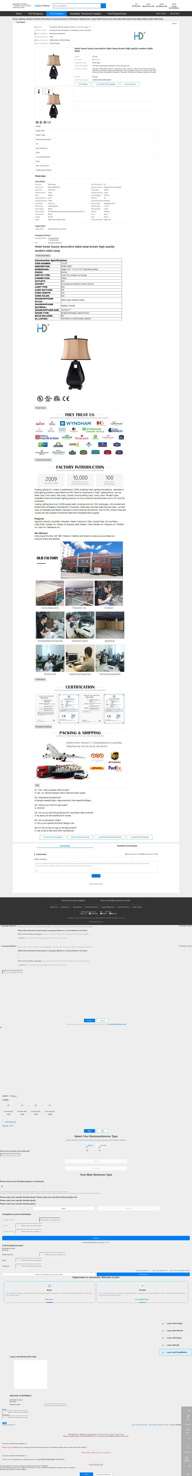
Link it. (107, 1242)
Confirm (89, 1020)
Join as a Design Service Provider (115, 901)
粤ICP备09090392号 (96, 922)
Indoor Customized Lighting (73, 19)
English (38, 6)
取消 (102, 1131)
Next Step (96, 1168)
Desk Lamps (91, 19)
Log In (4, 1423)
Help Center (161, 14)
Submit (96, 1161)
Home (19, 13)
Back (64, 1208)
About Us (53, 907)
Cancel (102, 1020)
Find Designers (35, 13)
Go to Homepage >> (83, 27)
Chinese (46, 6)
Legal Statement (107, 907)
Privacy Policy (123, 907)
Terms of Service (91, 907)
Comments (65, 846)
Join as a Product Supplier (73, 901)
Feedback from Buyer (127, 846)
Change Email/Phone (103, 1474)
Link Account (143, 1274)
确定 (89, 1131)
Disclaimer (77, 907)
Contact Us (65, 907)
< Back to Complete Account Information (49, 1274)
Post (96, 876)
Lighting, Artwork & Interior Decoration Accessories (39, 19)
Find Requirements (117, 13)
